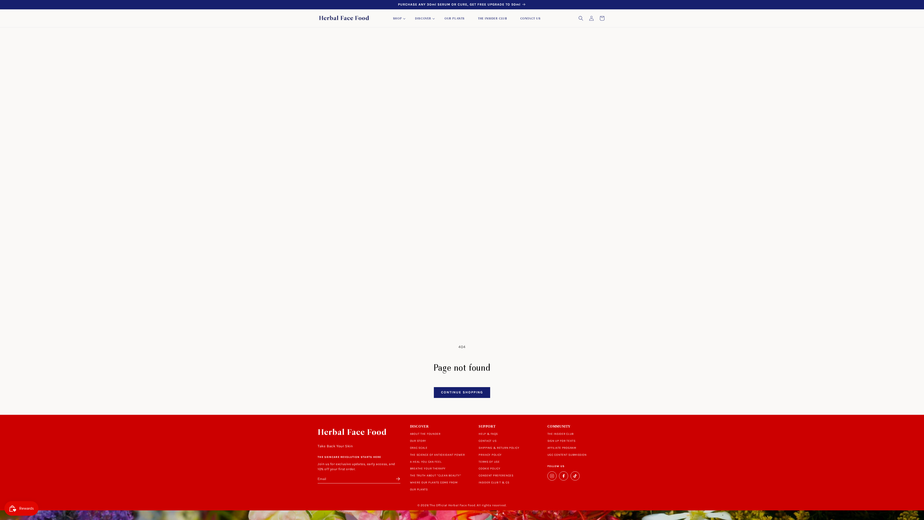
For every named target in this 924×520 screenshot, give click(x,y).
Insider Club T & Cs (494, 482)
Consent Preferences (496, 475)
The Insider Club (560, 434)
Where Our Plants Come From (434, 482)
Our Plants (419, 489)
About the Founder (425, 434)
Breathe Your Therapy (428, 468)
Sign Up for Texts (561, 440)
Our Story (418, 440)
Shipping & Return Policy (499, 447)
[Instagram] (552, 476)
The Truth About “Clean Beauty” (435, 475)
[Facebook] (563, 476)
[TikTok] (575, 476)
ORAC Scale (419, 447)
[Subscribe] (397, 478)
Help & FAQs (488, 434)
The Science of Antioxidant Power (437, 454)
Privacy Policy (490, 454)
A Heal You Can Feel (426, 461)
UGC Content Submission (567, 454)
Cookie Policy (489, 468)
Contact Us (487, 440)
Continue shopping (462, 392)
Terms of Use (489, 461)
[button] (397, 19)
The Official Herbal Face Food (452, 505)
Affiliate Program (561, 447)
